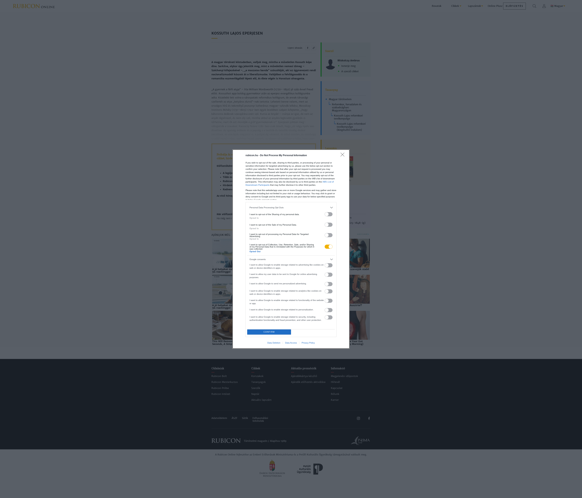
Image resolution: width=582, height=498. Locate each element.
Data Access (291, 343)
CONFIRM (269, 332)
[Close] (343, 155)
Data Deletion (273, 343)
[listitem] (291, 207)
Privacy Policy (308, 343)
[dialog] (291, 249)
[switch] (329, 214)
